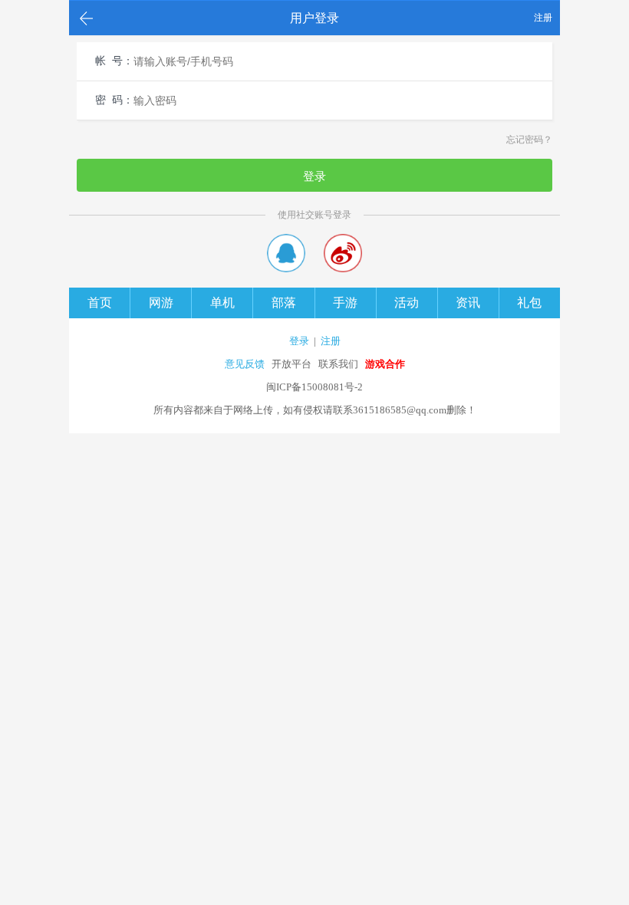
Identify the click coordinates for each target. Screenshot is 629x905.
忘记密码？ (529, 139)
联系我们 (338, 364)
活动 (406, 302)
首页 (99, 302)
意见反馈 (245, 364)
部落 (284, 302)
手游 (345, 302)
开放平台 (291, 364)
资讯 (468, 302)
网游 (161, 302)
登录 (314, 176)
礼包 (529, 302)
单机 (222, 302)
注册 (543, 17)
